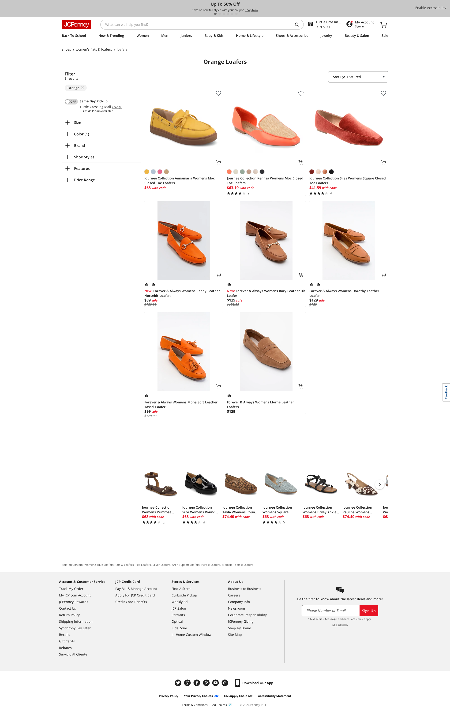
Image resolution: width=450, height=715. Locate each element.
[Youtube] (216, 683)
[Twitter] (178, 683)
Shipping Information (76, 621)
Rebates (65, 647)
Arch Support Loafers (186, 565)
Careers (234, 595)
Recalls (64, 634)
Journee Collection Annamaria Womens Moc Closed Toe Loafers (179, 180)
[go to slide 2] (219, 14)
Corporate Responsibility (247, 615)
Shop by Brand (239, 628)
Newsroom (236, 608)
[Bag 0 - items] (383, 24)
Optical (177, 621)
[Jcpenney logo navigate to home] (76, 24)
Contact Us (67, 608)
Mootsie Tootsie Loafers (237, 565)
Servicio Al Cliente (73, 654)
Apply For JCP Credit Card (135, 595)
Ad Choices (219, 705)
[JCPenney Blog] (225, 683)
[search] (299, 24)
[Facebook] (197, 683)
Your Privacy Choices (198, 696)
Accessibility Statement (274, 696)
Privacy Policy (168, 696)
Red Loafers (143, 565)
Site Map (235, 634)
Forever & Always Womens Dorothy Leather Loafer (344, 293)
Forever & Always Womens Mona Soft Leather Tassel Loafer (181, 404)
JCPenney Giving (240, 621)
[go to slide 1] (215, 14)
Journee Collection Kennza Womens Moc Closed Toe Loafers (265, 180)
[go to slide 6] (236, 14)
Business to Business (244, 588)
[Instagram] (188, 683)
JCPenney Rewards (73, 602)
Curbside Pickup (184, 595)
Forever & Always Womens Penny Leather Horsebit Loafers (182, 293)
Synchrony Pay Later (75, 628)
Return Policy (69, 615)
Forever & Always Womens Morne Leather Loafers (260, 404)
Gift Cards (67, 641)
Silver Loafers (161, 565)
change (117, 107)
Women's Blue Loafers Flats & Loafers (109, 565)
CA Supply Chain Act (238, 696)
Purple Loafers (210, 565)
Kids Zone (179, 628)
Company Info (239, 602)
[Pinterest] (206, 683)
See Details (339, 625)
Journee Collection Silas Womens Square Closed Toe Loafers (347, 180)
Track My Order (71, 588)
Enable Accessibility (430, 7)
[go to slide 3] (224, 14)
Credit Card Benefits (131, 602)
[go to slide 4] (228, 14)
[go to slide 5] (232, 14)
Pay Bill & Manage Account (136, 588)
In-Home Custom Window (191, 634)
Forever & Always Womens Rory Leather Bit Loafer (266, 293)
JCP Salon (179, 608)
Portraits (178, 615)
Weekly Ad (180, 602)
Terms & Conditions (195, 705)
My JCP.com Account (75, 595)
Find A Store (181, 588)
